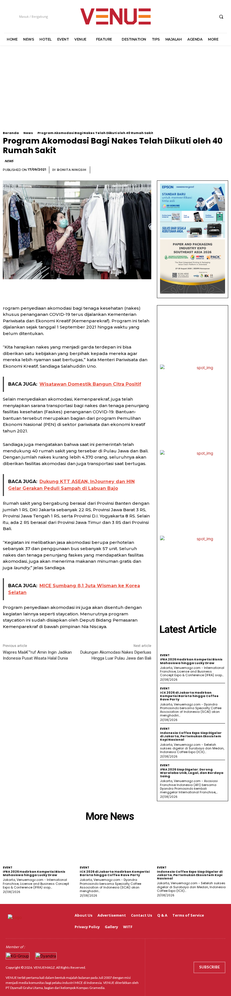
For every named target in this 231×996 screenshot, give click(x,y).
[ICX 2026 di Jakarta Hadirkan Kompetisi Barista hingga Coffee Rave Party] (115, 847)
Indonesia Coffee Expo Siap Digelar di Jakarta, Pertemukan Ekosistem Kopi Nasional (191, 736)
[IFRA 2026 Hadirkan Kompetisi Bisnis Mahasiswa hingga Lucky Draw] (38, 847)
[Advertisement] (115, 91)
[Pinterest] (209, 170)
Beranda (11, 133)
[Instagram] (188, 16)
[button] (221, 17)
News (28, 133)
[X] (198, 16)
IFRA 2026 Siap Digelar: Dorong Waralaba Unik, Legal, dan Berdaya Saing (191, 772)
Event (165, 655)
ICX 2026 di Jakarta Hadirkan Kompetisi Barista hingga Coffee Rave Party (189, 696)
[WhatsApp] (222, 170)
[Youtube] (209, 16)
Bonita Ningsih (71, 170)
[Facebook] (177, 16)
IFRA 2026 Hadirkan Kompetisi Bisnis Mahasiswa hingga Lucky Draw (191, 661)
